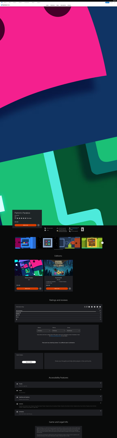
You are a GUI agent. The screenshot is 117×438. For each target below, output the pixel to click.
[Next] (102, 243)
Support (38, 2)
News (33, 2)
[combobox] (44, 330)
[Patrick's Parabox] (25, 243)
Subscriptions (63, 5)
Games (14, 2)
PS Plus (20, 2)
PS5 (9, 2)
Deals (58, 5)
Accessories (27, 2)
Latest (47, 5)
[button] (74, 228)
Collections (52, 5)
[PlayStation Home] (2, 2)
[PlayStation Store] (6, 5)
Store (5, 2)
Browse (69, 5)
